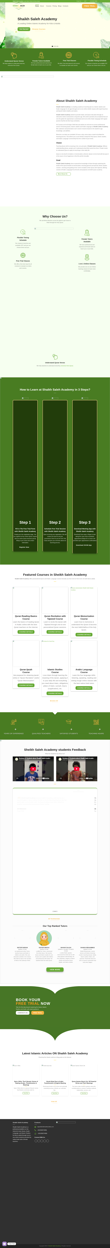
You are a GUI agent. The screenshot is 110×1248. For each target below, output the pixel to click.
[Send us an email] (54, 1)
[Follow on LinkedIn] (58, 1)
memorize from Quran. (67, 365)
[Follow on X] (52, 1)
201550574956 (42, 1130)
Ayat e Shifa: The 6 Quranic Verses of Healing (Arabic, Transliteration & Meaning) (26, 1083)
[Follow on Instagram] (51, 1)
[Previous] (4, 24)
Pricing (55, 6)
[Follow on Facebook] (49, 1)
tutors (69, 65)
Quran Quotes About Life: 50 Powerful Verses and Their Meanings (84, 1082)
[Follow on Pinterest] (57, 1)
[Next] (105, 24)
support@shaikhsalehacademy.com (45, 1126)
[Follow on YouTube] (60, 1)
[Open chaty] (4, 1244)
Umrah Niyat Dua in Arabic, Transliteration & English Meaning (55, 1082)
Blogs (60, 6)
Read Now (26, 1093)
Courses (48, 6)
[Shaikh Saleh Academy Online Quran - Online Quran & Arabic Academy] (23, 6)
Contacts (65, 6)
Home (37, 6)
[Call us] (55, 1)
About (42, 6)
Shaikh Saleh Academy (54, 1245)
